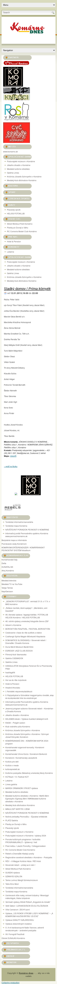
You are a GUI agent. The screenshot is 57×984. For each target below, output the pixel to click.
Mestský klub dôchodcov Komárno (21, 180)
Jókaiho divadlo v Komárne (18, 165)
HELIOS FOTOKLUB (16, 213)
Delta (4, 563)
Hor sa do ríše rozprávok (15, 680)
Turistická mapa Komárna (16, 525)
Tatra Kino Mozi (12, 884)
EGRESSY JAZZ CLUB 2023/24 (19, 650)
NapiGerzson (7, 591)
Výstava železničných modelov (18, 923)
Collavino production (10, 982)
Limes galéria (11, 784)
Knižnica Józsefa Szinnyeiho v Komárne (24, 176)
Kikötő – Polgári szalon (15, 722)
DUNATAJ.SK (7, 566)
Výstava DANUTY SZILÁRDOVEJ (19, 920)
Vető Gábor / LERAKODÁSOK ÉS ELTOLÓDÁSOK (26, 905)
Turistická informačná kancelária (19, 522)
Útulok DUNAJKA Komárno (13, 938)
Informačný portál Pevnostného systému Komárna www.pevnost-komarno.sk (26, 535)
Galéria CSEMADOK (14, 658)
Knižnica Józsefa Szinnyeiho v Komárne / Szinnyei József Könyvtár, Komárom (27, 735)
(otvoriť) (13, 456)
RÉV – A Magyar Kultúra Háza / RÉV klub (23, 861)
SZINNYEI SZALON (13, 876)
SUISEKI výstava (12, 872)
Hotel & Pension (14, 241)
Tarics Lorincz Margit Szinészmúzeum (21, 880)
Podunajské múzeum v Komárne (21, 161)
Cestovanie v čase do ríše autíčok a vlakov (23, 632)
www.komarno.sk (10, 151)
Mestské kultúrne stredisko (18, 169)
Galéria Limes (13, 172)
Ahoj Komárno (8, 570)
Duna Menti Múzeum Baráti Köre (19, 646)
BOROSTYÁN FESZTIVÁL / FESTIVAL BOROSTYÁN (27, 628)
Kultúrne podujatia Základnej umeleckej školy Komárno (29, 773)
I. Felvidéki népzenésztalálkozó (18, 691)
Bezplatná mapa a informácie (14, 540)
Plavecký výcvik (13, 209)
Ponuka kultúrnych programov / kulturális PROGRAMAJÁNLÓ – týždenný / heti (22, 840)
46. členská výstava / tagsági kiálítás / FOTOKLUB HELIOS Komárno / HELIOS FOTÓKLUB (26, 616)
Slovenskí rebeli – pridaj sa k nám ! (20, 865)
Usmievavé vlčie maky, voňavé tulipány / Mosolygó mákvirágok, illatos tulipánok (27, 896)
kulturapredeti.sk (12, 769)
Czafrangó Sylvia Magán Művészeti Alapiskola (25, 636)
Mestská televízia (9, 580)
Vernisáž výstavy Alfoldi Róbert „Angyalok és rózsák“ (27, 902)
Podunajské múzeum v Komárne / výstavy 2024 (25, 835)
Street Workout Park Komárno (19, 223)
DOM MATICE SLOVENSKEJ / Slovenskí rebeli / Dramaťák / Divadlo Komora (25, 641)
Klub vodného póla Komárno (17, 726)
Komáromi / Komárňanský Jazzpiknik (21, 757)
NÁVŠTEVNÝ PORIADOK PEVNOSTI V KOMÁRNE (27, 529)
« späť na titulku (10, 466)
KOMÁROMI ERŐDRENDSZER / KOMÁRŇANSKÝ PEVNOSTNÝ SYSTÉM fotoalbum (23, 549)
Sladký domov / (27, 289)
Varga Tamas (7, 587)
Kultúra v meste (12, 765)
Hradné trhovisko (12, 687)
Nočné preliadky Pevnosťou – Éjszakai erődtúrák (26, 816)
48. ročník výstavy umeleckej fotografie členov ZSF (27, 621)
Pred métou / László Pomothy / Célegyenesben (25, 846)
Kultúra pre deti (12, 761)
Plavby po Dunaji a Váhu (17, 227)
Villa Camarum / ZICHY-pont (17, 909)
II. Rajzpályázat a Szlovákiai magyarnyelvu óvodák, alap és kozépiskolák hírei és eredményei (29, 696)
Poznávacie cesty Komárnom (14, 543)
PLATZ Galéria (11, 820)
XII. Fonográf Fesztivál (14, 934)
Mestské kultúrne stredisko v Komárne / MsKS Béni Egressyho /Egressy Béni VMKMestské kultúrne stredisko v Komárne (27, 798)
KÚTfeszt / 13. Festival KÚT (17, 776)
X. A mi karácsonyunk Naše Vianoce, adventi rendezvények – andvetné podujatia (24, 929)
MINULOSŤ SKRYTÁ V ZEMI (17, 809)
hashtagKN (10, 672)
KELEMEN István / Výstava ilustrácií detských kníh (26, 719)
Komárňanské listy (9, 559)
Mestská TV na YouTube (12, 584)
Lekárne (10, 251)
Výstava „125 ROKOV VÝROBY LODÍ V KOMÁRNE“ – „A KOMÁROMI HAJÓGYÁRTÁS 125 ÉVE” (29, 914)
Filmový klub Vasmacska (15, 654)
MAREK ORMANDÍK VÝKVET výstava (21, 788)
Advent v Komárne (13, 625)
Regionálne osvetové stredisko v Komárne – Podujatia (28, 857)
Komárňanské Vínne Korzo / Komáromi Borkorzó (26, 754)
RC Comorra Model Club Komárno (22, 231)
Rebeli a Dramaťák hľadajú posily (19, 853)
